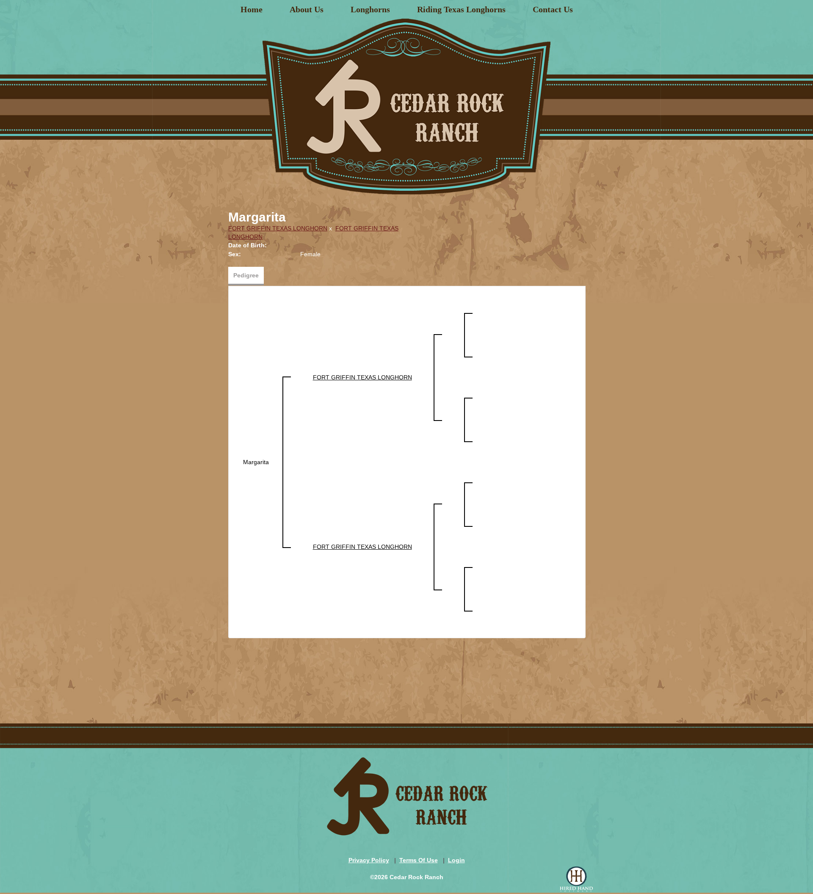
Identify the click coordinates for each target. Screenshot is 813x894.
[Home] (406, 103)
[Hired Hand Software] (576, 879)
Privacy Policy (368, 860)
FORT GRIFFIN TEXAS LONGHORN (277, 228)
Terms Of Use (418, 860)
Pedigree (246, 275)
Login (456, 860)
